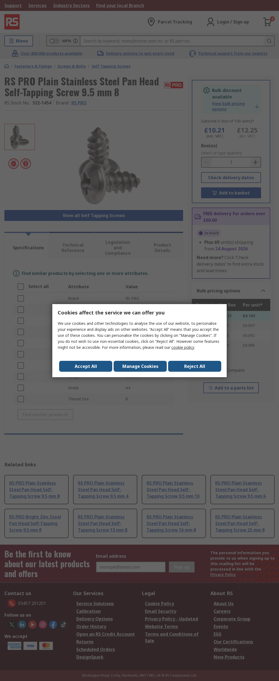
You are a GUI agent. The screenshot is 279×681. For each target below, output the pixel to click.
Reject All (194, 366)
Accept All (86, 366)
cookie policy (182, 347)
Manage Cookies (140, 366)
